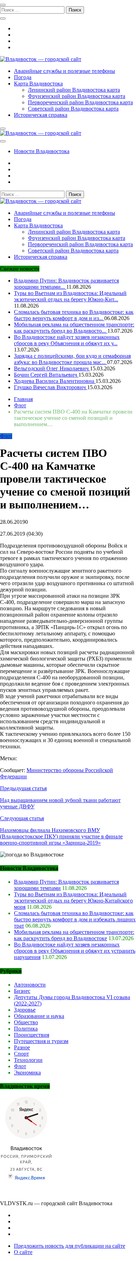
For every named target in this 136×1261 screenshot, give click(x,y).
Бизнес (22, 991)
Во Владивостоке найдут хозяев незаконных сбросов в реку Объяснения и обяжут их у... (67, 340)
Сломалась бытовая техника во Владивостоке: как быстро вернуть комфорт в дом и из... (74, 315)
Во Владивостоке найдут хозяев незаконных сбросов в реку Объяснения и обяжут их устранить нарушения (74, 951)
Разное (22, 1047)
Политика (26, 1029)
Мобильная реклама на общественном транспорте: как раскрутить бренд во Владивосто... (74, 328)
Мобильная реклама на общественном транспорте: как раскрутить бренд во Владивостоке (74, 935)
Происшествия (31, 1035)
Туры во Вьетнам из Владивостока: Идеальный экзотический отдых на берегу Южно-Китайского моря (73, 900)
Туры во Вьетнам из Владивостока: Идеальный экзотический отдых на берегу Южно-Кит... (70, 296)
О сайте (23, 1252)
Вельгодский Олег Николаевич (52, 368)
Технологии (28, 1060)
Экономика (27, 1072)
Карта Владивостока (38, 83)
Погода (22, 77)
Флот (6, 436)
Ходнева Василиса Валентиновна (55, 381)
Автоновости (30, 985)
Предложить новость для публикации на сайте (69, 1246)
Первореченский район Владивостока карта (80, 102)
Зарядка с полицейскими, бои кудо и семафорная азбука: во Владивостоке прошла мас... (72, 359)
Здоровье (25, 1010)
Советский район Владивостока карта (73, 109)
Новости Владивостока (41, 151)
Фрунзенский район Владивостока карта (76, 96)
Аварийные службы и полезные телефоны (64, 71)
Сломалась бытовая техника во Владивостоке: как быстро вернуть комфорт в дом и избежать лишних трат (75, 919)
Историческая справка (40, 115)
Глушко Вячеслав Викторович (50, 387)
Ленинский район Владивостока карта (74, 90)
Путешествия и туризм (41, 1041)
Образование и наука (39, 1016)
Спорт (21, 1054)
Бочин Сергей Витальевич (46, 375)
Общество (26, 1022)
